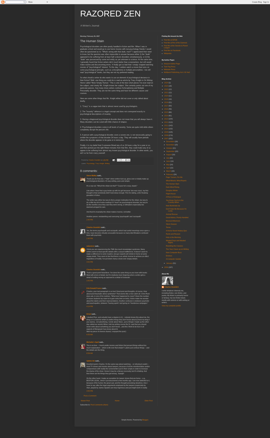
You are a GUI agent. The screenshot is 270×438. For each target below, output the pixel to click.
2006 (166, 267)
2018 (166, 102)
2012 (166, 122)
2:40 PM (89, 220)
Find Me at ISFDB (170, 40)
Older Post (149, 401)
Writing (107, 163)
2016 (166, 109)
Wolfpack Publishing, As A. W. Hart (177, 72)
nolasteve (90, 246)
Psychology (90, 163)
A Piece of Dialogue (173, 197)
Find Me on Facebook (172, 50)
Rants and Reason (173, 234)
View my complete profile (171, 306)
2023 (166, 86)
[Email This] (118, 160)
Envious (169, 256)
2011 (166, 125)
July (168, 158)
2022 (166, 89)
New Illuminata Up (173, 206)
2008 (166, 135)
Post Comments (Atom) (99, 405)
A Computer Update (173, 259)
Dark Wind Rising (172, 187)
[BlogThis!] (121, 160)
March (168, 171)
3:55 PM (89, 391)
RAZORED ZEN (110, 13)
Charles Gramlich (93, 227)
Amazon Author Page (172, 64)
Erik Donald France (94, 288)
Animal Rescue (172, 214)
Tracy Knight (99, 163)
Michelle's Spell (92, 342)
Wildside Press (169, 69)
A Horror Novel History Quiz (176, 231)
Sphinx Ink (90, 361)
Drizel (88, 314)
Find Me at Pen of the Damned (175, 43)
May (168, 165)
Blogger (145, 420)
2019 (166, 99)
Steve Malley (91, 176)
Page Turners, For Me (174, 177)
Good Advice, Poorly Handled (177, 218)
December (170, 142)
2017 (166, 106)
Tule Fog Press (169, 67)
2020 (166, 96)
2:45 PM (89, 238)
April (168, 168)
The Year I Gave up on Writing (177, 249)
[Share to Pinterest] (129, 160)
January (169, 263)
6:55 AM (89, 335)
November (170, 145)
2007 (166, 139)
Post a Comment (90, 396)
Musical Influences (173, 221)
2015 (166, 112)
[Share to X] (123, 160)
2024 (166, 83)
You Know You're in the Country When (175, 201)
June (168, 161)
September (170, 151)
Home (117, 401)
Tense (168, 227)
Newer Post (85, 401)
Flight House (171, 194)
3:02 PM (89, 262)
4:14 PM (89, 306)
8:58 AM (89, 353)
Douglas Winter (172, 190)
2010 (166, 129)
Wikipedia (167, 53)
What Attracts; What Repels (176, 181)
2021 (166, 93)
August (169, 155)
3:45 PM (89, 281)
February (170, 174)
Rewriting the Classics (174, 246)
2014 (166, 116)
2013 (166, 119)
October (169, 148)
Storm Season (171, 224)
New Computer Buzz (174, 253)
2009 (166, 132)
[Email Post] (113, 160)
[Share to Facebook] (126, 160)
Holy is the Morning (173, 237)
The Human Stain (172, 184)
